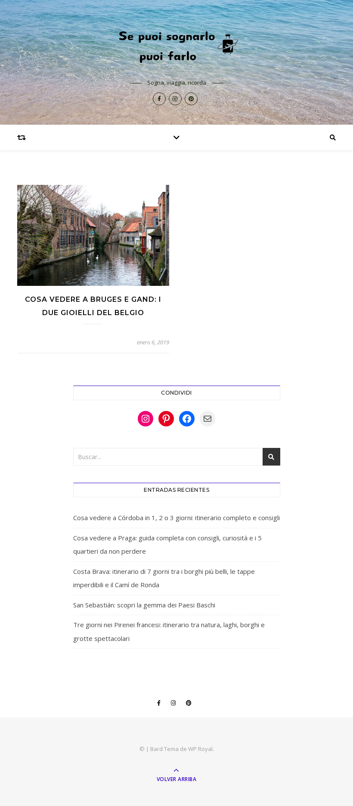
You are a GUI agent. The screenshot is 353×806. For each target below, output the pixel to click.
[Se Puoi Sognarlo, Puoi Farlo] (176, 45)
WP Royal (200, 749)
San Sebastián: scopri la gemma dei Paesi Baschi (144, 605)
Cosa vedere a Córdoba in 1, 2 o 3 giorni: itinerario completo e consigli (176, 517)
